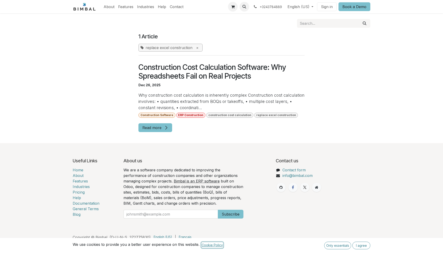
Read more (152, 127)
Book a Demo (354, 6)
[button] (244, 7)
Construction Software (157, 115)
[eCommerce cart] (233, 7)
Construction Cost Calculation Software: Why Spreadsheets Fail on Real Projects (212, 71)
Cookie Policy (212, 245)
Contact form (294, 170)
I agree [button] (361, 245)
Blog (77, 214)
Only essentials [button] (337, 245)
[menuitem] (109, 6)
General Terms (86, 209)
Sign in (327, 6)
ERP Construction (190, 115)
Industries (81, 186)
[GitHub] (281, 187)
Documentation (86, 203)
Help (77, 197)
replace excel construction (276, 115)
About (78, 175)
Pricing (79, 192)
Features (80, 181)
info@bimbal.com (297, 175)
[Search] (364, 23)
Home (78, 170)
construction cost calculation (229, 115)
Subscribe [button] (230, 214)
